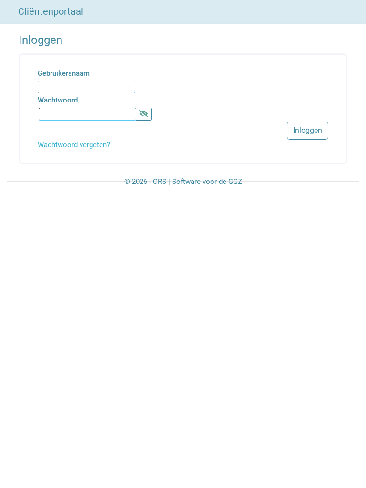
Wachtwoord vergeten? (74, 145)
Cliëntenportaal (50, 11)
